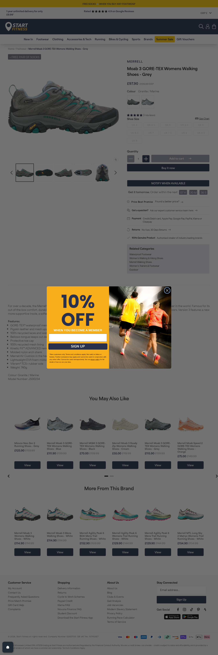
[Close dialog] (167, 290)
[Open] (7, 647)
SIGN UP (78, 346)
